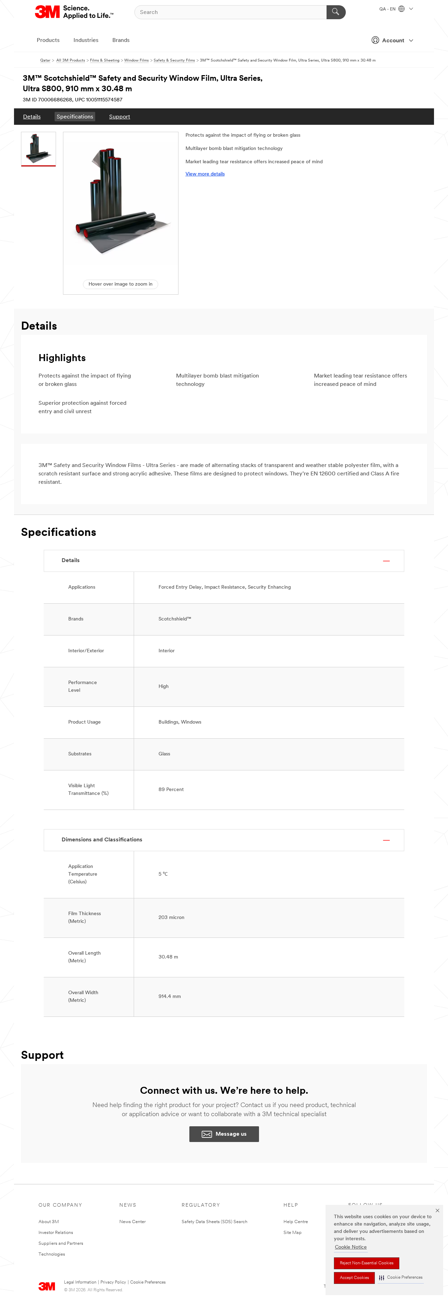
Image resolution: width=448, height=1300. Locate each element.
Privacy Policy (113, 1282)
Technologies (51, 1254)
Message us (231, 1134)
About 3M (48, 1222)
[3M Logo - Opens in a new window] (74, 12)
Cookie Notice (351, 1247)
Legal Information (80, 1282)
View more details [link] (205, 174)
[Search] (336, 12)
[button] (401, 1278)
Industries (86, 40)
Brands (121, 40)
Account (393, 41)
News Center (132, 1222)
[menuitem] (32, 116)
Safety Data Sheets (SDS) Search (214, 1222)
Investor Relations (55, 1232)
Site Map (293, 1232)
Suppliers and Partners (60, 1243)
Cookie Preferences (148, 1282)
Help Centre (296, 1222)
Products (48, 40)
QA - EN (388, 9)
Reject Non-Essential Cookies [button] (366, 1263)
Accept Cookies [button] (354, 1278)
